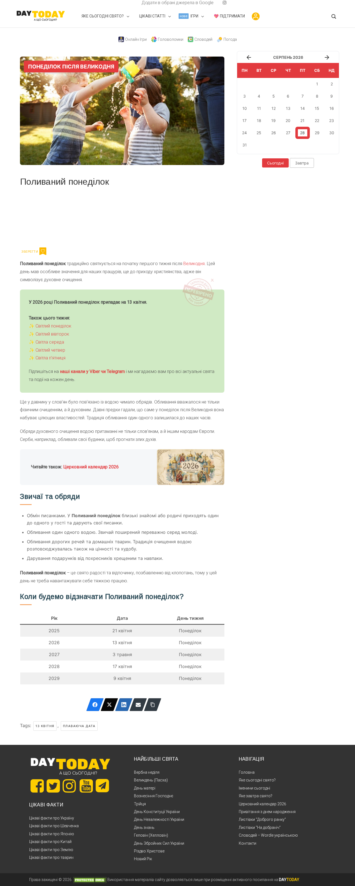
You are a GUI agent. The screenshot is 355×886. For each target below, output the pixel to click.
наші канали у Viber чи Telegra (90, 371)
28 (302, 132)
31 (244, 145)
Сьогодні (275, 163)
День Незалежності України (159, 819)
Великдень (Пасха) (151, 780)
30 (331, 132)
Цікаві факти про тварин (51, 857)
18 (259, 120)
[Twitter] (109, 704)
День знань (144, 827)
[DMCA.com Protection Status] (89, 879)
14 (302, 108)
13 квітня (45, 726)
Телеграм (40, 216)
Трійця (140, 804)
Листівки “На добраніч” (260, 827)
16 (331, 108)
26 (273, 132)
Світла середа (50, 342)
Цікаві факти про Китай (50, 841)
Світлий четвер (50, 350)
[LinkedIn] (124, 704)
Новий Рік (143, 859)
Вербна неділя (146, 772)
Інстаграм (79, 216)
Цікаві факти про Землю (51, 849)
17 (244, 120)
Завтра (302, 163)
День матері (144, 788)
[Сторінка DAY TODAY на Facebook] (37, 786)
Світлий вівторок (52, 334)
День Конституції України (157, 811)
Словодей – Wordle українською (268, 835)
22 (317, 120)
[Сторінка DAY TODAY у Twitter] (53, 786)
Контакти (247, 843)
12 (274, 108)
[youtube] (220, 2)
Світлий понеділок (53, 326)
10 (244, 108)
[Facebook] (95, 704)
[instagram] (224, 2)
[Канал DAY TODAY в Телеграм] (102, 786)
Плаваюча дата (79, 726)
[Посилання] (152, 704)
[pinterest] (216, 2)
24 (244, 132)
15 (317, 108)
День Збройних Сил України (159, 843)
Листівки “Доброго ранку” (262, 819)
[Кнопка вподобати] (42, 251)
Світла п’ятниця (50, 358)
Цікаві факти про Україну (51, 818)
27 (288, 132)
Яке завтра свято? (255, 796)
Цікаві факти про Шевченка (54, 826)
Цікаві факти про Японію (51, 834)
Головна (247, 772)
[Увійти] (256, 16)
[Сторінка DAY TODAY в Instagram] (69, 786)
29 (317, 132)
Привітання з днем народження (267, 811)
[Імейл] (138, 704)
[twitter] (130, 2)
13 (288, 108)
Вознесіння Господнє (153, 796)
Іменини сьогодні (254, 788)
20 (288, 120)
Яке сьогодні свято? (257, 780)
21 (302, 120)
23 (331, 120)
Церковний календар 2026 (91, 466)
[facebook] (135, 2)
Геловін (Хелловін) (151, 835)
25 (259, 132)
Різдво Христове (149, 851)
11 (259, 108)
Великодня (194, 263)
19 (273, 120)
